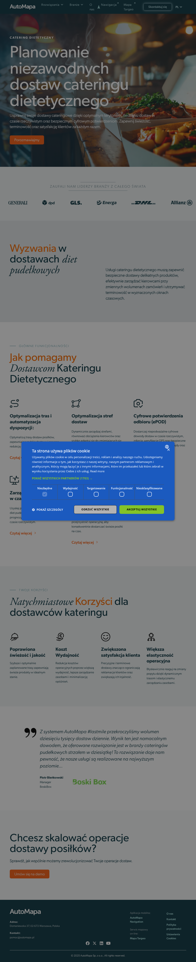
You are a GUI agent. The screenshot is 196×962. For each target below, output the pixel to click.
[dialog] (98, 481)
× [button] (168, 449)
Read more (97, 471)
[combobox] (167, 447)
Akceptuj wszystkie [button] (142, 509)
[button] (98, 478)
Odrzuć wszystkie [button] (95, 509)
